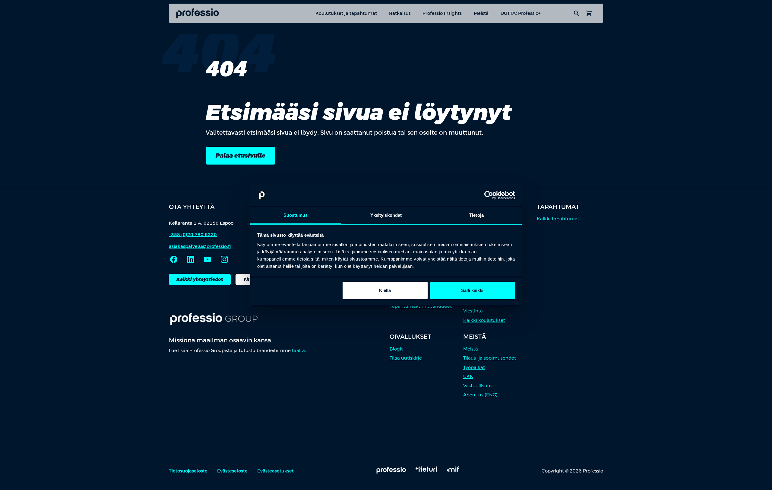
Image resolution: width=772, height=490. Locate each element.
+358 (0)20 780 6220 (193, 234)
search (576, 13)
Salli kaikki (472, 290)
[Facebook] (174, 259)
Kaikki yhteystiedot (199, 279)
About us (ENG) (480, 394)
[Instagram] (224, 259)
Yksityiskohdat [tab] (386, 215)
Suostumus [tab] (295, 215)
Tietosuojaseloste (188, 470)
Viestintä (473, 310)
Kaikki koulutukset (484, 320)
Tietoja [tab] (476, 215)
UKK (468, 376)
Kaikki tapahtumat (558, 218)
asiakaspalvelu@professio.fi (200, 246)
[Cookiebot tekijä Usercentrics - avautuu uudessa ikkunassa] (488, 195)
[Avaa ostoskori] (588, 13)
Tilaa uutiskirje (406, 357)
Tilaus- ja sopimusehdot (489, 357)
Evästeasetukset (275, 470)
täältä (298, 350)
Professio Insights (442, 13)
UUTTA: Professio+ (520, 13)
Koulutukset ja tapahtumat (346, 13)
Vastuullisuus (477, 385)
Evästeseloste (232, 470)
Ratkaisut (399, 13)
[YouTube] (207, 259)
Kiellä (385, 290)
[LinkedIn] (190, 259)
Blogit (396, 348)
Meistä (481, 13)
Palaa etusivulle (240, 155)
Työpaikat (474, 367)
